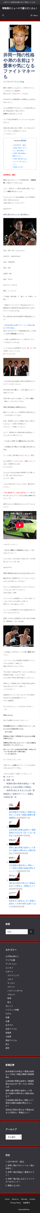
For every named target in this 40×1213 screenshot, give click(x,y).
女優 (7, 1021)
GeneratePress (23, 1209)
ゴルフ (10, 979)
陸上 (9, 1002)
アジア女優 (10, 960)
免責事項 (26, 1203)
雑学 (7, 1048)
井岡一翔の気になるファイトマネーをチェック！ (19, 161)
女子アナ (9, 1025)
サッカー (11, 983)
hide (23, 140)
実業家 (8, 1032)
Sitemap (24, 1199)
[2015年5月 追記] (19, 145)
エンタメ (9, 967)
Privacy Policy (15, 1203)
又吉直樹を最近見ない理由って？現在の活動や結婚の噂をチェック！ (22, 868)
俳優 (7, 1017)
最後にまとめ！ (18, 167)
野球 (9, 998)
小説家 (8, 1036)
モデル (8, 1013)
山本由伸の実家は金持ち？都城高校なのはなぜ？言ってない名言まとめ (22, 832)
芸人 (7, 1044)
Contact (32, 1199)
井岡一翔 (10, 780)
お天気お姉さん (12, 956)
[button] (3, 15)
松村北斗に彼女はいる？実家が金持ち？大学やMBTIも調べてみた (22, 903)
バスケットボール (15, 990)
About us (15, 1199)
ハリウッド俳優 (12, 1009)
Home (7, 1199)
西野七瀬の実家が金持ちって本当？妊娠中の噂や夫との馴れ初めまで (22, 850)
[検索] (31, 931)
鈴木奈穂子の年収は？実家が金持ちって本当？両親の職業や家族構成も (22, 815)
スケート (11, 987)
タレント (9, 1006)
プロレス (11, 994)
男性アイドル (11, 1040)
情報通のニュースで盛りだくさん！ (20, 8)
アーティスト (11, 964)
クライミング (13, 975)
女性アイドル (11, 1029)
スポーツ (10, 776)
